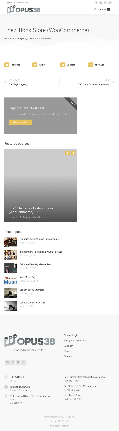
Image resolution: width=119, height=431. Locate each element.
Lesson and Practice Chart (33, 302)
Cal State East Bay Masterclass (36, 264)
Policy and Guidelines (75, 340)
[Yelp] (23, 362)
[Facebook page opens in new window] (96, 3)
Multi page (25, 217)
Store (66, 351)
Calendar (68, 346)
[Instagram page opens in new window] (101, 3)
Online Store (33, 38)
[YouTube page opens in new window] (105, 3)
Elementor (14, 217)
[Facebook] (7, 362)
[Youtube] (18, 362)
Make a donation (20, 122)
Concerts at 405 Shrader (32, 289)
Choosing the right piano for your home (39, 239)
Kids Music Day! (28, 277)
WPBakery (46, 38)
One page (21, 38)
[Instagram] (12, 362)
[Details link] (11, 201)
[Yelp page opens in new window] (110, 3)
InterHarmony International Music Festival (41, 251)
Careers (68, 356)
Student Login (71, 335)
